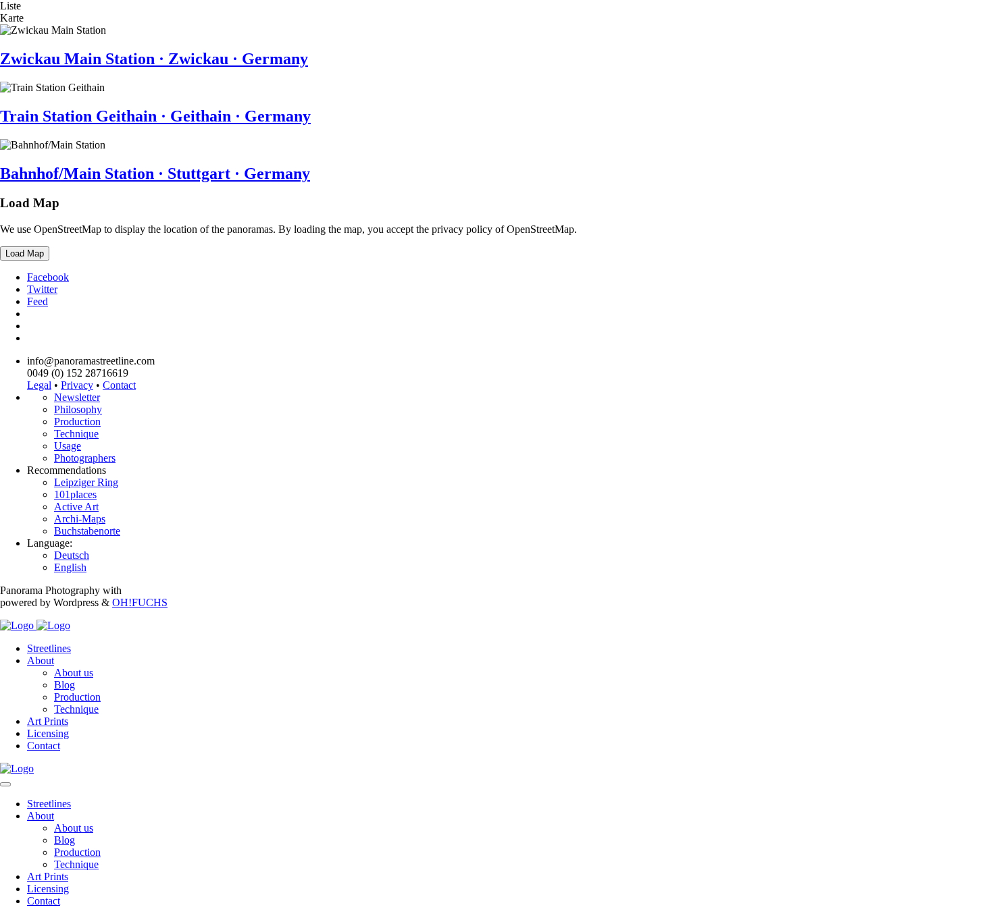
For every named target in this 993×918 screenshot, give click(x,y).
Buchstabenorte (87, 531)
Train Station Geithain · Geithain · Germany (155, 116)
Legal (39, 385)
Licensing (48, 733)
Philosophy (78, 409)
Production (77, 421)
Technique (76, 433)
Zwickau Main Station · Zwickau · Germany (154, 59)
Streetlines (49, 648)
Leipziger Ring (86, 482)
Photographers (85, 458)
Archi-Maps (79, 518)
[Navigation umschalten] (5, 784)
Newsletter (77, 397)
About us (73, 672)
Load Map (24, 253)
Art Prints (47, 721)
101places (75, 494)
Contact (119, 385)
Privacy (77, 385)
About (40, 660)
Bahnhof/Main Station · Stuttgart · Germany (155, 173)
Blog (64, 685)
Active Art (76, 506)
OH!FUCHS (140, 602)
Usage (67, 446)
